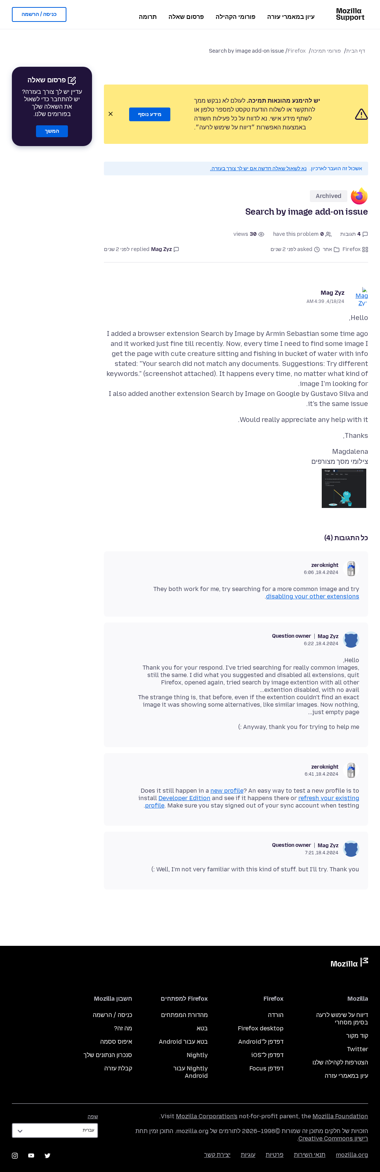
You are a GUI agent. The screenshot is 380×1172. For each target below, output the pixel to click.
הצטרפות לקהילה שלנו (340, 1062)
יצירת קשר (217, 1154)
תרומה (148, 16)
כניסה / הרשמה (39, 14)
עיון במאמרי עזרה (291, 16)
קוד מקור (357, 1035)
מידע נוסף (149, 114)
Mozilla (349, 964)
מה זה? (123, 1028)
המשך (52, 131)
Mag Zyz (332, 292)
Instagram (15, 1156)
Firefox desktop (261, 1028)
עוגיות (248, 1154)
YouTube (31, 1156)
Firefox (297, 51)
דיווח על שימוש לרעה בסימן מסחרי (342, 1018)
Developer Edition (184, 798)
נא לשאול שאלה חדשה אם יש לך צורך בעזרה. (258, 168)
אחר (327, 249)
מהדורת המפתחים (184, 1015)
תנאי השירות (309, 1154)
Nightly (197, 1055)
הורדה (276, 1015)
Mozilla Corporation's (207, 1116)
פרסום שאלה (186, 16)
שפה (93, 1116)
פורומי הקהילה (235, 16)
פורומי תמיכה (326, 51)
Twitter (357, 1049)
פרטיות (275, 1154)
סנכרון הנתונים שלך (107, 1055)
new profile (226, 790)
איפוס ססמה (116, 1041)
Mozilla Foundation (340, 1116)
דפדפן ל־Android (261, 1041)
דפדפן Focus (266, 1068)
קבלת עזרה (118, 1068)
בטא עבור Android (183, 1041)
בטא (202, 1028)
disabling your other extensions (312, 596)
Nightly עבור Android (190, 1072)
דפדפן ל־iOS (267, 1055)
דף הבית (355, 51)
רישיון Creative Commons (333, 1138)
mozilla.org (352, 1154)
